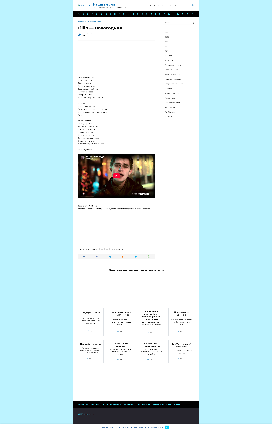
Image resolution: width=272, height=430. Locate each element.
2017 (167, 51)
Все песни (83, 404)
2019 (167, 42)
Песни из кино (171, 98)
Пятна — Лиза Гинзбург (121, 345)
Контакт (95, 404)
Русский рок (170, 107)
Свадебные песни (172, 103)
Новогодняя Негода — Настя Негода (120, 313)
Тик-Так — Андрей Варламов (181, 345)
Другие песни (143, 404)
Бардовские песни (173, 65)
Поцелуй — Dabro (90, 313)
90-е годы (169, 60)
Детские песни (171, 70)
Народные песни (172, 74)
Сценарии (129, 404)
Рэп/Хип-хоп (170, 112)
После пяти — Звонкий (181, 313)
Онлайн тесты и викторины (166, 404)
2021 (166, 32)
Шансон (168, 117)
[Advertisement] (116, 58)
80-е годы (169, 56)
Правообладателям (111, 404)
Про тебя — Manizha (90, 344)
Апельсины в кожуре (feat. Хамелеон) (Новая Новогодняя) (151, 315)
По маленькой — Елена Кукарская (151, 345)
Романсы (169, 89)
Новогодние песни (173, 79)
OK (167, 427)
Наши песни (104, 4)
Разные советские (173, 93)
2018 (167, 46)
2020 (167, 37)
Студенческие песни (174, 84)
